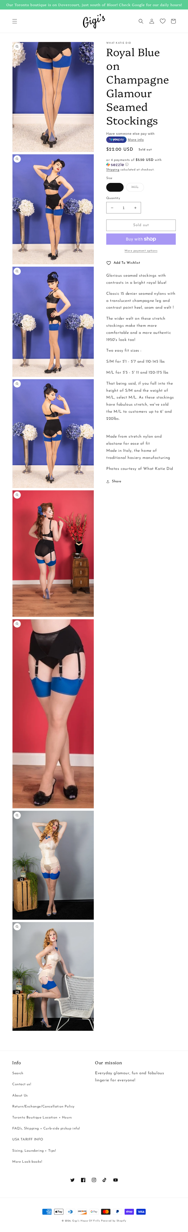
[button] (14, 21)
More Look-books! (27, 1162)
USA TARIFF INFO (27, 1139)
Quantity (113, 198)
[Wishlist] (162, 21)
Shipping (112, 169)
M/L (135, 187)
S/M (114, 187)
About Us (20, 1095)
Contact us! (21, 1084)
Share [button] (116, 481)
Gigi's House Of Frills (86, 1221)
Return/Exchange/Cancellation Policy (43, 1106)
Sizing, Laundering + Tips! (34, 1151)
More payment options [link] (141, 250)
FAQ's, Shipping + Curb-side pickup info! (46, 1128)
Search (18, 1073)
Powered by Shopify (113, 1221)
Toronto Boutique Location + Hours (42, 1117)
